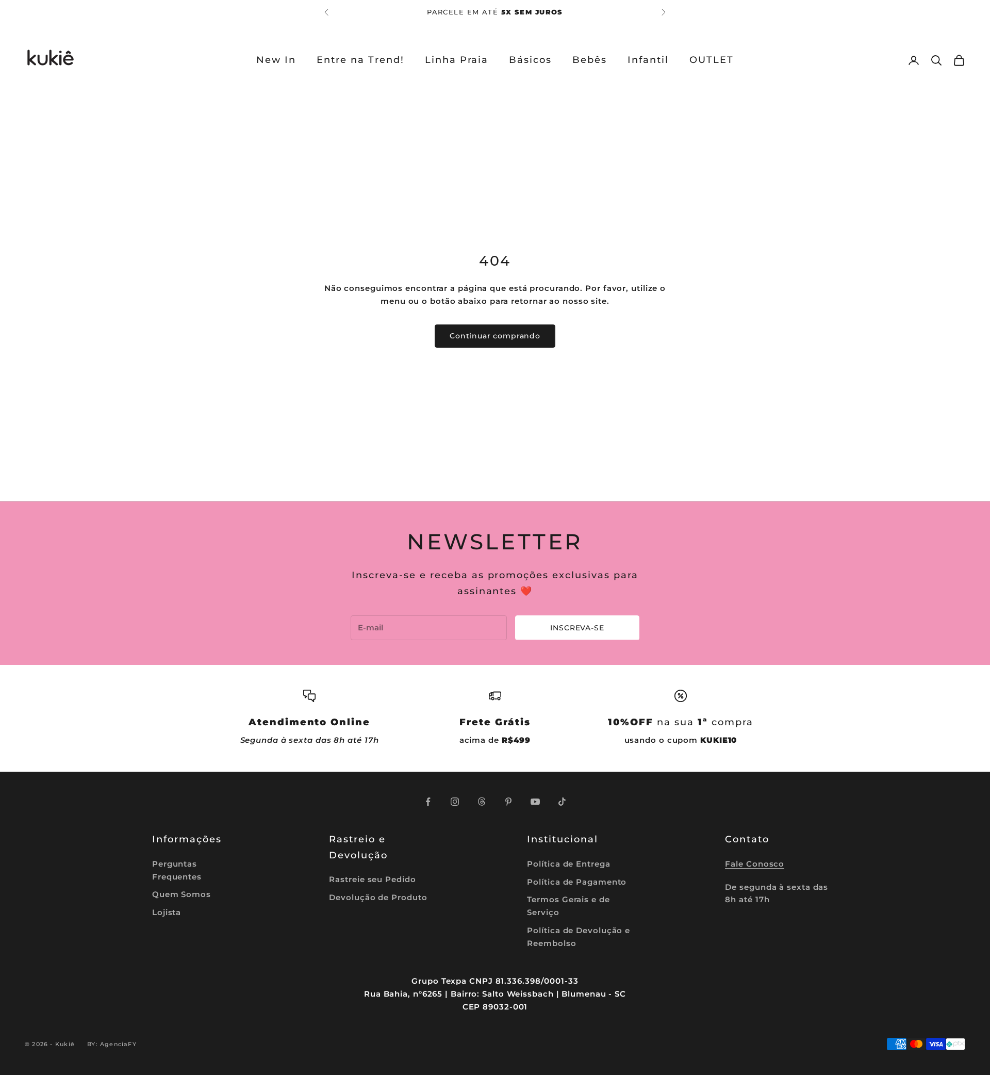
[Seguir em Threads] (481, 801)
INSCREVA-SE (577, 627)
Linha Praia (457, 60)
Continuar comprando (495, 335)
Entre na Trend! (360, 60)
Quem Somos (181, 894)
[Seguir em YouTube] (535, 801)
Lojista (166, 912)
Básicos (530, 60)
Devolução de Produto (378, 897)
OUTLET (711, 60)
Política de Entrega (568, 864)
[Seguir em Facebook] (428, 801)
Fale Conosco (754, 864)
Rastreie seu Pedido (372, 879)
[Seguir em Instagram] (455, 801)
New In (276, 60)
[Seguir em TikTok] (562, 801)
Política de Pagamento (576, 882)
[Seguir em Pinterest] (508, 801)
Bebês (589, 60)
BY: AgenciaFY (112, 1044)
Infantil (648, 60)
